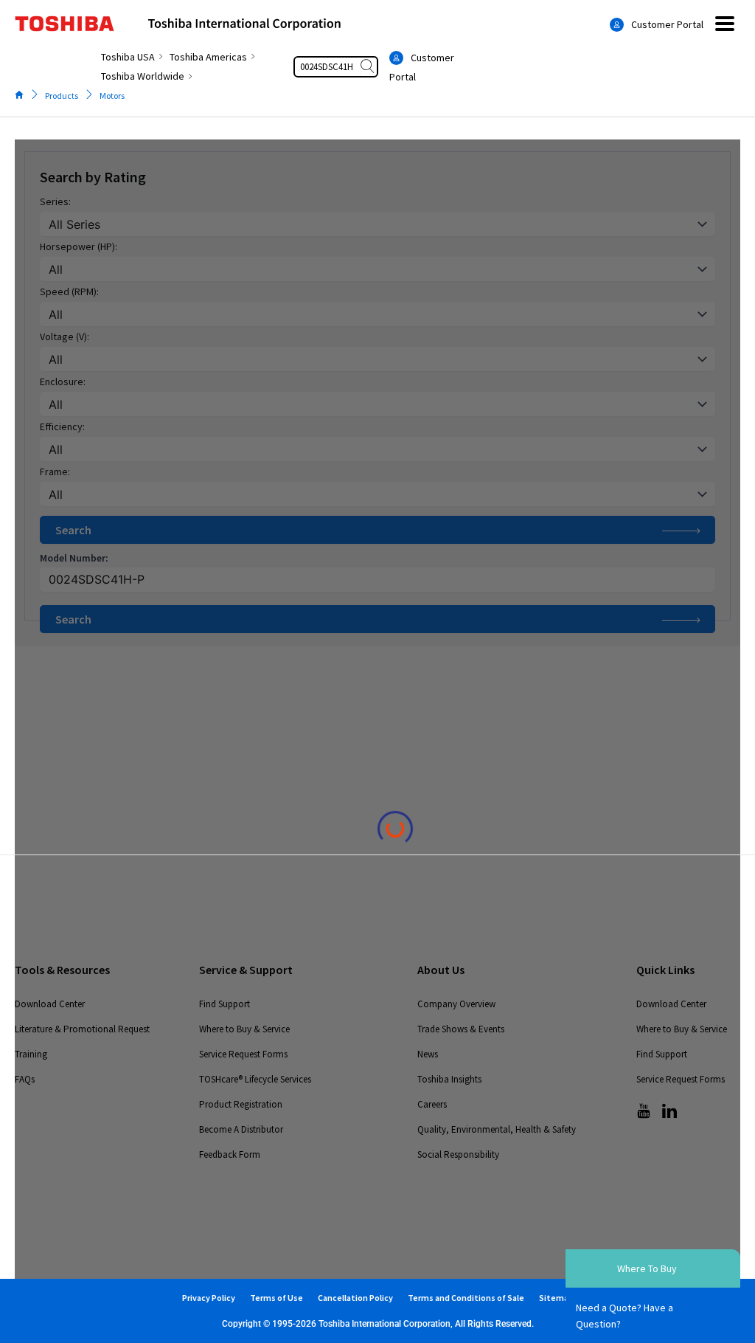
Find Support (224, 1004)
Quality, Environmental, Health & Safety (496, 1129)
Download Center (50, 1004)
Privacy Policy (208, 1297)
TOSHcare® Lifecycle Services (255, 1079)
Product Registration (240, 1104)
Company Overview (456, 1004)
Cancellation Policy (355, 1297)
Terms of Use (276, 1297)
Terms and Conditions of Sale (466, 1297)
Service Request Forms (243, 1054)
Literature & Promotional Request (82, 1029)
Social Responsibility (458, 1154)
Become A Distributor (241, 1129)
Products (61, 95)
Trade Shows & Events (460, 1029)
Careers (432, 1104)
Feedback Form (229, 1154)
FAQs (25, 1079)
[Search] (369, 67)
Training (31, 1054)
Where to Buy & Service (244, 1029)
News (427, 1054)
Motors (112, 95)
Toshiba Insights (449, 1079)
